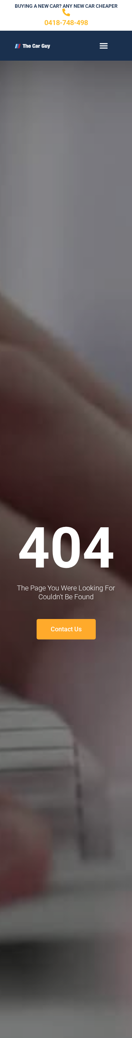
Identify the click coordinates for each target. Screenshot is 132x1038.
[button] (104, 46)
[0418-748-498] (66, 12)
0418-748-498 (66, 22)
